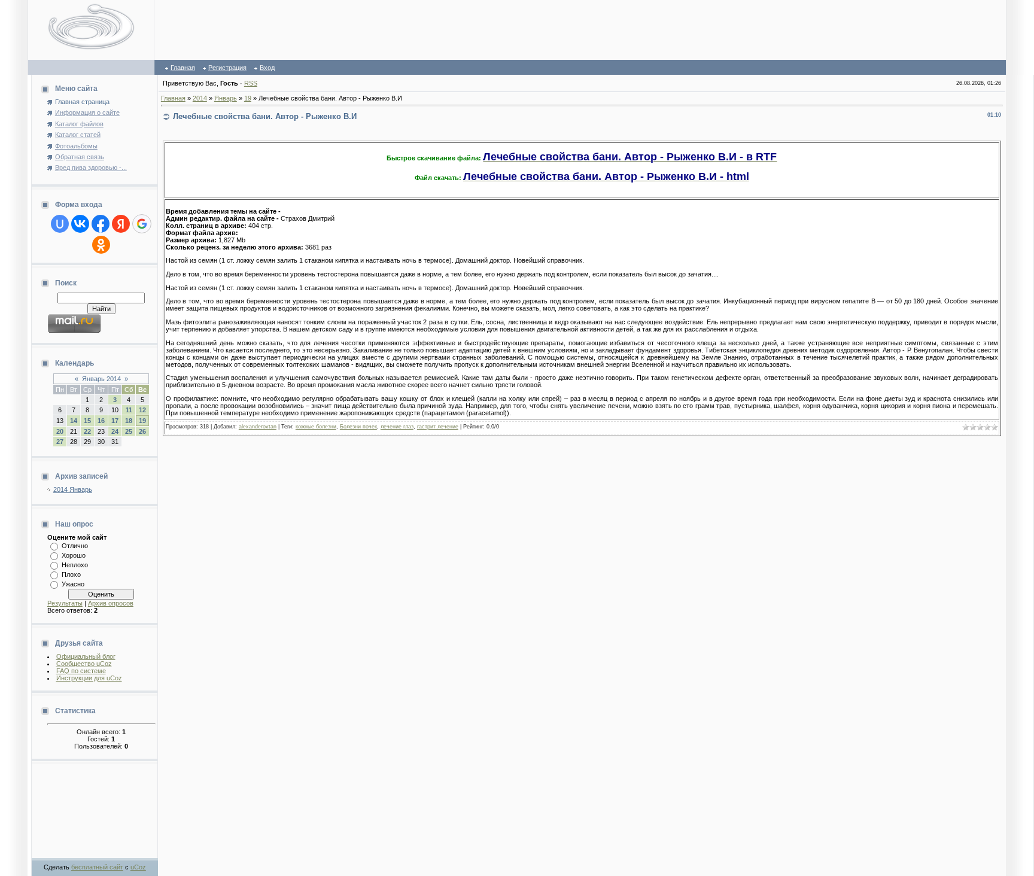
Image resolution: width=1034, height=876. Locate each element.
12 (142, 409)
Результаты (65, 603)
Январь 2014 (101, 378)
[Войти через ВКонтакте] (80, 224)
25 (128, 431)
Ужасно (73, 584)
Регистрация (227, 67)
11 (129, 409)
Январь (225, 98)
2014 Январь (72, 489)
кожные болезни (316, 427)
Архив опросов (110, 603)
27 (59, 441)
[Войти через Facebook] (101, 224)
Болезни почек (358, 427)
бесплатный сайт (97, 867)
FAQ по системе (81, 670)
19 (142, 420)
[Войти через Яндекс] (121, 224)
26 (142, 431)
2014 (200, 98)
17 (114, 420)
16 (101, 420)
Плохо (71, 574)
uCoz (138, 867)
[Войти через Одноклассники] (101, 245)
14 (73, 420)
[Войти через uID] (60, 224)
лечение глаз (397, 427)
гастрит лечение (437, 427)
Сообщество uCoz (84, 663)
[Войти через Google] (141, 223)
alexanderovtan (257, 427)
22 (87, 431)
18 (128, 420)
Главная (183, 67)
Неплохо (75, 564)
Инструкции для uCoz (89, 678)
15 (87, 420)
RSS (250, 83)
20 (59, 431)
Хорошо (74, 555)
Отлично (75, 545)
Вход (267, 67)
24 (114, 431)
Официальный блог (85, 656)
